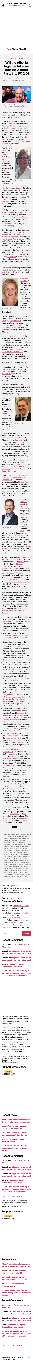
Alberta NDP (8, 834)
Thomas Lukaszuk (21, 475)
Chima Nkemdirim (9, 471)
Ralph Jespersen (14, 866)
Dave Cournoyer (19, 78)
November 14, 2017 (12, 81)
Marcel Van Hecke (14, 862)
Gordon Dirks (12, 852)
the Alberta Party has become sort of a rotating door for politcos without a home (14, 234)
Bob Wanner (19, 743)
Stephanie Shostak (9, 766)
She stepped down (9, 638)
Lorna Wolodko (8, 805)
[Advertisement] (16, 30)
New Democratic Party (6, 154)
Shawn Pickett (8, 752)
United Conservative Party (19, 876)
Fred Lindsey (14, 814)
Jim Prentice (7, 631)
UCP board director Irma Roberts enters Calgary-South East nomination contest (16, 1148)
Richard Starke (23, 482)
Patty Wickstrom (9, 864)
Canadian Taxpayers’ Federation (14, 580)
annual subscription (14, 918)
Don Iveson (19, 440)
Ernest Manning (18, 850)
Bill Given (22, 442)
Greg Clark (12, 124)
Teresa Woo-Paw (19, 478)
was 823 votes (17, 255)
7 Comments (26, 81)
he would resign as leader (19, 126)
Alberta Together (8, 213)
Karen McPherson (18, 856)
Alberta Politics (16, 58)
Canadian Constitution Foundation (17, 582)
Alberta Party (11, 128)
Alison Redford (17, 325)
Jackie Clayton (15, 854)
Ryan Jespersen (19, 868)
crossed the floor (15, 738)
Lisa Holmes (22, 464)
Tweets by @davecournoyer (12, 1196)
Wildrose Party (11, 736)
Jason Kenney (24, 854)
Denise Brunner (9, 846)
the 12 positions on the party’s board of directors (15, 610)
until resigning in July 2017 (13, 759)
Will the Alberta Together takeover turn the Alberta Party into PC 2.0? (16, 68)
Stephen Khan (7, 480)
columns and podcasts (21, 906)
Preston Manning (20, 864)
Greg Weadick (14, 681)
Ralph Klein (11, 257)
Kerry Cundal (8, 695)
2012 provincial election (11, 328)
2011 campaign (15, 729)
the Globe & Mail (18, 336)
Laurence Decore (22, 250)
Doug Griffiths (7, 478)
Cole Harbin (27, 844)
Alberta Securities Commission (14, 722)
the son (21, 562)
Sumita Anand (8, 874)
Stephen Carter (15, 321)
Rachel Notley (7, 374)
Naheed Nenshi (26, 862)
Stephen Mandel (22, 217)
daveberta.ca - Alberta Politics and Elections (16, 5)
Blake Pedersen (8, 734)
